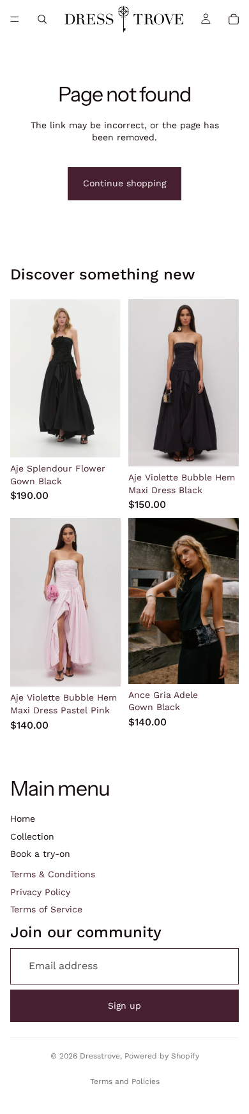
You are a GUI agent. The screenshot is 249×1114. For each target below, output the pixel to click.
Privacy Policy (40, 892)
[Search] (42, 19)
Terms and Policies (125, 1081)
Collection (32, 836)
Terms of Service (46, 909)
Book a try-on (40, 854)
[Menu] (14, 19)
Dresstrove (100, 1055)
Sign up (124, 1005)
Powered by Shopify (161, 1055)
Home (22, 818)
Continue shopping (124, 183)
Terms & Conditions (52, 874)
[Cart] (234, 19)
